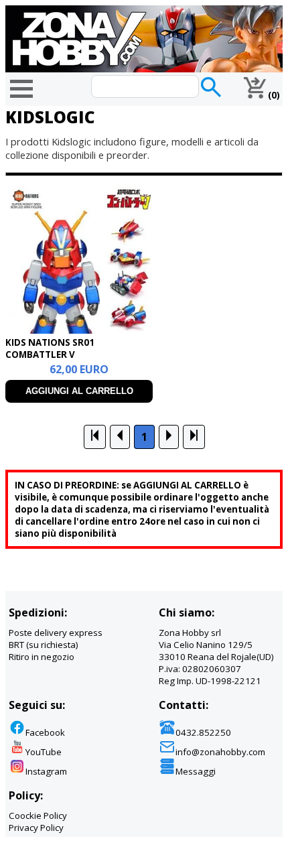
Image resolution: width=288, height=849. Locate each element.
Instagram (46, 771)
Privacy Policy (36, 828)
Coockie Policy (38, 815)
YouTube (43, 752)
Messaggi (195, 771)
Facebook (45, 732)
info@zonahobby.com (220, 752)
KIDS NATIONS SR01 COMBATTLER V (49, 348)
